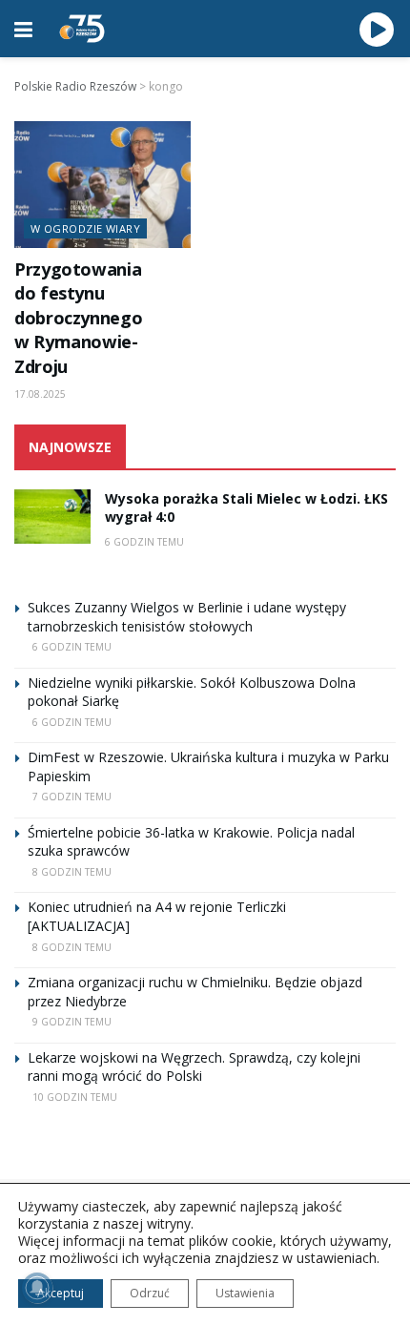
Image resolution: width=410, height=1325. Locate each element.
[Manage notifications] (37, 1288)
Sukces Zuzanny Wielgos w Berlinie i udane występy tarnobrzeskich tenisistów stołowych (187, 616)
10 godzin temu (74, 1097)
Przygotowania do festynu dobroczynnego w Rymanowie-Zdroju (78, 318)
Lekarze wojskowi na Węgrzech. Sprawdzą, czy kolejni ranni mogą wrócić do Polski (194, 1067)
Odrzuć (150, 1293)
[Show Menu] (23, 28)
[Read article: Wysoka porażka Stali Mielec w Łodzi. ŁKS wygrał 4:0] (52, 516)
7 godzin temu (72, 796)
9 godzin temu (72, 1021)
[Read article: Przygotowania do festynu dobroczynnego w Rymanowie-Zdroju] (102, 184)
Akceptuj (60, 1293)
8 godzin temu (72, 872)
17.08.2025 (40, 394)
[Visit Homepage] (82, 29)
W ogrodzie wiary (85, 228)
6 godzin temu (144, 542)
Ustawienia (245, 1293)
